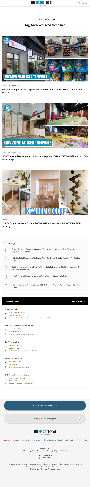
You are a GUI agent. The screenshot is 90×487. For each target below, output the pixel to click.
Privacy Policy (82, 440)
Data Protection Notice (66, 440)
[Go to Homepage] (42, 3)
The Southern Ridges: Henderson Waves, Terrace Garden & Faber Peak (41, 276)
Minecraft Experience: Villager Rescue (19, 325)
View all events (77, 301)
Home (37, 19)
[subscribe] (80, 419)
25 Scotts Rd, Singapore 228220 (19, 367)
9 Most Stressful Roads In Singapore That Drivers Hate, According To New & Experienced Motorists (43, 250)
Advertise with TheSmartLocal (45, 405)
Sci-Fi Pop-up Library (12, 342)
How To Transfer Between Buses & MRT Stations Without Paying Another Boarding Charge (46, 286)
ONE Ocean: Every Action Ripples (17, 375)
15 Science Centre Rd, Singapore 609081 (21, 383)
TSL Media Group (54, 469)
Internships (36, 440)
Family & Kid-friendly (11, 85)
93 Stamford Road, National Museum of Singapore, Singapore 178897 (30, 318)
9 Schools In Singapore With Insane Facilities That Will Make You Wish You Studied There (46, 259)
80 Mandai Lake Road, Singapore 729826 (21, 334)
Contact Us (26, 440)
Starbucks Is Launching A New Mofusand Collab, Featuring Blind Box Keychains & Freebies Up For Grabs (45, 268)
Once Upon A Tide (11, 309)
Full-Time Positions (49, 440)
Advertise (6, 440)
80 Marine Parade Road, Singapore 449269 (22, 351)
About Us (16, 440)
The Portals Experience (13, 358)
